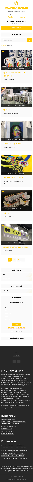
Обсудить (22, 68)
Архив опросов (20, 327)
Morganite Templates (21, 479)
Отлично (8, 308)
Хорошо (7, 311)
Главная (3, 45)
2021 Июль (5, 290)
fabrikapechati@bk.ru (16, 17)
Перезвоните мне (16, 27)
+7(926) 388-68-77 (6, 428)
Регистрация (6, 279)
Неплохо (8, 314)
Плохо (7, 317)
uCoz (16, 478)
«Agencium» (17, 476)
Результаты (11, 327)
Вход (4, 274)
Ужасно (7, 320)
